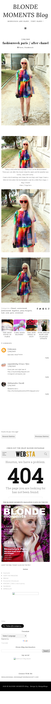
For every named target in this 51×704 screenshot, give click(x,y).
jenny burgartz (26, 311)
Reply (47, 358)
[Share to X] (40, 309)
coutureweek (22, 308)
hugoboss (15, 311)
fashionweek (6, 311)
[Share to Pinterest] (43, 309)
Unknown (12, 349)
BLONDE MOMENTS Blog (19, 686)
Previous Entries (42, 436)
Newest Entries (8, 436)
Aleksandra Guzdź (16, 383)
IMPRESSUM (7, 589)
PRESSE (5, 578)
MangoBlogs (43, 686)
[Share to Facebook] (37, 309)
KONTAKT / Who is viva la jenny (14, 583)
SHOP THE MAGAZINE (10, 576)
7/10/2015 (11, 385)
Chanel (13, 308)
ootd (7, 313)
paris (12, 313)
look (3, 313)
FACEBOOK (7, 586)
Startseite (6, 573)
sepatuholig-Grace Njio (18, 364)
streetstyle (19, 313)
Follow (3, 621)
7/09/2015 (12, 351)
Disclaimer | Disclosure (11, 581)
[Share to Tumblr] (46, 309)
